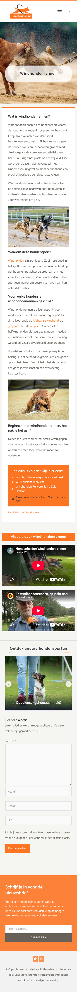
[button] (59, 11)
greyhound (15, 326)
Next (69, 684)
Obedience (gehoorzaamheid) (38, 703)
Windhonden (16, 260)
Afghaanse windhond (46, 320)
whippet (35, 326)
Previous (8, 684)
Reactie (10, 741)
